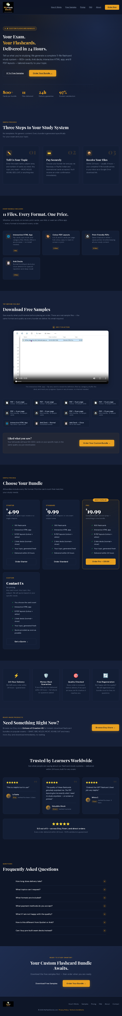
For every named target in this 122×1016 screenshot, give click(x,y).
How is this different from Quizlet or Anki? (60, 922)
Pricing (82, 7)
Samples (85, 1004)
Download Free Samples (46, 983)
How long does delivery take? (60, 881)
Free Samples (70, 7)
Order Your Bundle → (42, 73)
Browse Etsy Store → (105, 727)
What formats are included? (60, 897)
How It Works (56, 7)
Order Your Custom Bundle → (96, 443)
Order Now (112, 7)
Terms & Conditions (77, 1010)
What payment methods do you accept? (60, 906)
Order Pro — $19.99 (100, 561)
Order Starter (21, 561)
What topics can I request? (60, 889)
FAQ (90, 7)
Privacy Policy (64, 1010)
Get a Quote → (21, 641)
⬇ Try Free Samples (15, 73)
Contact (116, 1004)
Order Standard (61, 561)
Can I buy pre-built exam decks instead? (60, 930)
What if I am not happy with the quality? (60, 914)
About (98, 7)
